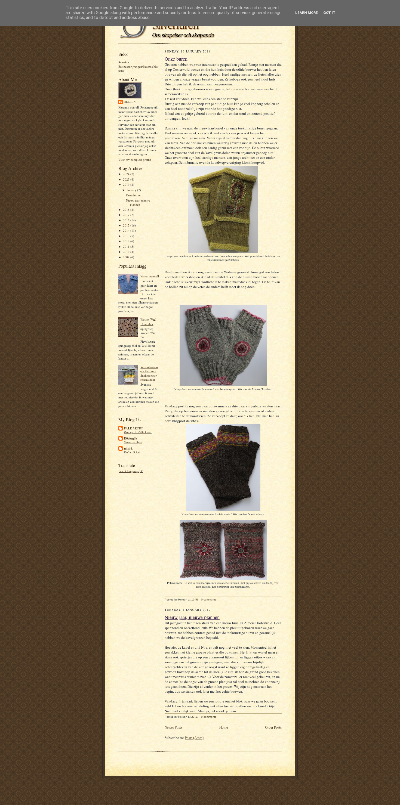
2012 (126, 241)
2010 (126, 252)
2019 (126, 184)
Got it (329, 13)
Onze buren (133, 195)
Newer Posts (173, 727)
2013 (126, 236)
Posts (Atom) (194, 737)
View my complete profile (134, 159)
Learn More (306, 13)
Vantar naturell (149, 276)
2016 (126, 220)
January (132, 190)
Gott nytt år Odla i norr (138, 432)
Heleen (130, 102)
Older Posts (273, 727)
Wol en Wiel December (148, 321)
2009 (126, 257)
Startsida (123, 62)
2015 (126, 225)
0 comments (208, 599)
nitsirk (128, 448)
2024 (126, 174)
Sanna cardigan (133, 442)
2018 (126, 210)
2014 (126, 230)
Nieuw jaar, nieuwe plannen (138, 202)
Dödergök (130, 438)
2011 (126, 246)
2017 (126, 215)
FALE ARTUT (133, 428)
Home (223, 727)
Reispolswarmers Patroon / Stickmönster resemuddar (149, 373)
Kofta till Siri (132, 452)
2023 (126, 179)
